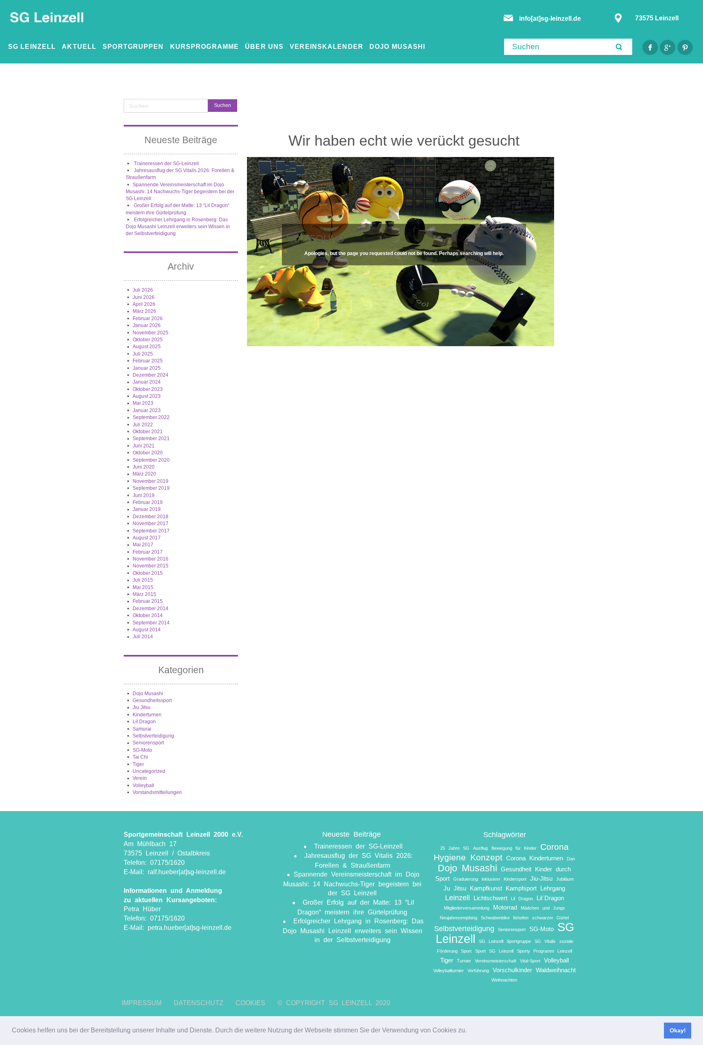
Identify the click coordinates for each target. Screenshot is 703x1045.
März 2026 (144, 311)
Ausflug (480, 848)
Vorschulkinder (512, 969)
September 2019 (151, 488)
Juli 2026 (143, 290)
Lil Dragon (144, 721)
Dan (571, 858)
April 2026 (144, 304)
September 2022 (151, 417)
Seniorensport (148, 743)
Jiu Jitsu (142, 707)
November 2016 (150, 559)
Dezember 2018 (150, 516)
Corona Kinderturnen (534, 858)
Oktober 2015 (148, 573)
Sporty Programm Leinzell (544, 951)
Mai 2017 (143, 545)
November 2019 (150, 481)
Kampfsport (521, 888)
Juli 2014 (143, 636)
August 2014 (147, 630)
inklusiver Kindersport (504, 879)
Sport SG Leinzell (494, 951)
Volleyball (143, 785)
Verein (140, 778)
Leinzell (457, 897)
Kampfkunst (486, 888)
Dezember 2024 (150, 375)
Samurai (142, 729)
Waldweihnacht (556, 969)
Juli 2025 (143, 354)
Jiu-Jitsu (541, 878)
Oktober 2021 (148, 431)
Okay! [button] (678, 1030)
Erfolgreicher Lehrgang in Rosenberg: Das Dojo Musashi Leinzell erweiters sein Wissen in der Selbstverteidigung (178, 227)
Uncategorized (149, 771)
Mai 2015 (143, 587)
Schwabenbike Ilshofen (504, 917)
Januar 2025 (147, 368)
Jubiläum (565, 879)
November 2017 (150, 523)
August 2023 (147, 396)
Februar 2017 (148, 552)
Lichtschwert (490, 897)
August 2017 (147, 538)
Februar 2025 (148, 361)
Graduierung (465, 879)
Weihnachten (504, 979)
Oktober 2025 (148, 340)
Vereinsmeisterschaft (495, 960)
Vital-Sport (530, 960)
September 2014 (151, 623)
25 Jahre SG (454, 848)
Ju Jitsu (454, 888)
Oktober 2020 (148, 453)
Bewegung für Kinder (514, 848)
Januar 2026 (147, 325)
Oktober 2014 (148, 615)
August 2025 (147, 346)
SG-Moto (142, 750)
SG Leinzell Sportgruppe (505, 941)
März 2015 (144, 594)
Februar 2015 (148, 601)
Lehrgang (552, 888)
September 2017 (151, 531)
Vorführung (478, 970)
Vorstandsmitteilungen (157, 792)
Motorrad (505, 907)
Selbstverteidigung (153, 736)
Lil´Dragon (550, 897)
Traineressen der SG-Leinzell (166, 163)
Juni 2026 (144, 297)
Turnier (464, 960)
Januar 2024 (147, 382)
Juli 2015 (143, 580)
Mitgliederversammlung (466, 907)
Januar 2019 (147, 509)
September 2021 (151, 438)
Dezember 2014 (150, 608)
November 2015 (150, 566)
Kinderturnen (147, 715)
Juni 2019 (144, 495)
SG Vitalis (545, 941)
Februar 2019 (148, 502)
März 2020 (144, 474)
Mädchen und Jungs (543, 907)
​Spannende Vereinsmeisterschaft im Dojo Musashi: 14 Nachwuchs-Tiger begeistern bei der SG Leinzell (180, 192)
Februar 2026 (148, 318)
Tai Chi (140, 757)
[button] (469, 1031)
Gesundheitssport (152, 700)
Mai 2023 (143, 403)
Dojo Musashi (148, 693)
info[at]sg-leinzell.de (551, 18)
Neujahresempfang (458, 917)
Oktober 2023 (148, 389)
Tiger (138, 764)
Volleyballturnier (448, 970)
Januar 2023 (147, 410)
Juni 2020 (144, 467)
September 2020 (151, 460)
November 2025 (150, 333)
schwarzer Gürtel (550, 917)
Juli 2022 (143, 425)
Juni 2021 (144, 446)
